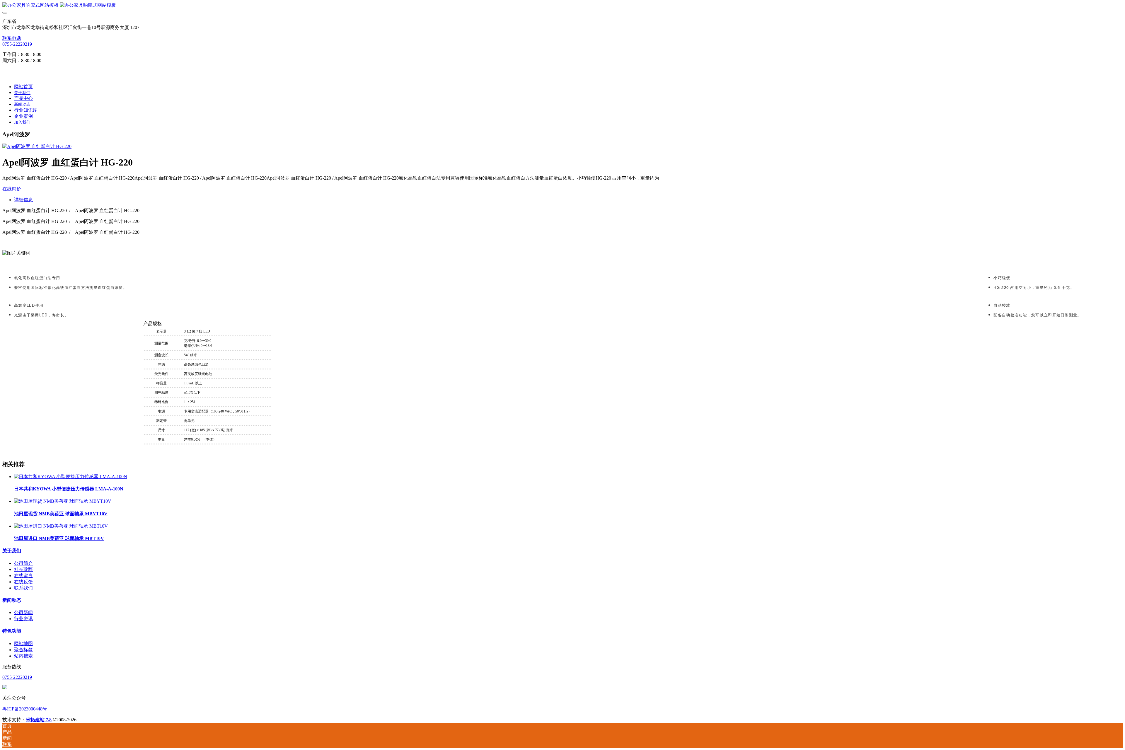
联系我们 (23, 587)
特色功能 (11, 630)
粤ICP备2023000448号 (24, 708)
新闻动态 (11, 600)
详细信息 (23, 199)
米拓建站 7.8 (39, 719)
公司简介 (23, 563)
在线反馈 (23, 581)
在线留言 (23, 575)
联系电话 (11, 38)
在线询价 (11, 188)
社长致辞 (23, 569)
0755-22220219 (17, 44)
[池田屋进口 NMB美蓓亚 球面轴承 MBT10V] (61, 526)
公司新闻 (23, 612)
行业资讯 (23, 618)
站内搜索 (23, 655)
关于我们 (11, 550)
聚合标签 (23, 649)
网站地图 (23, 643)
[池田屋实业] (562, 5)
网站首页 (23, 86)
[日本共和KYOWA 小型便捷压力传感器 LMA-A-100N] (70, 476)
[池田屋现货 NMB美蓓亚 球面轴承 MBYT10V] (62, 501)
